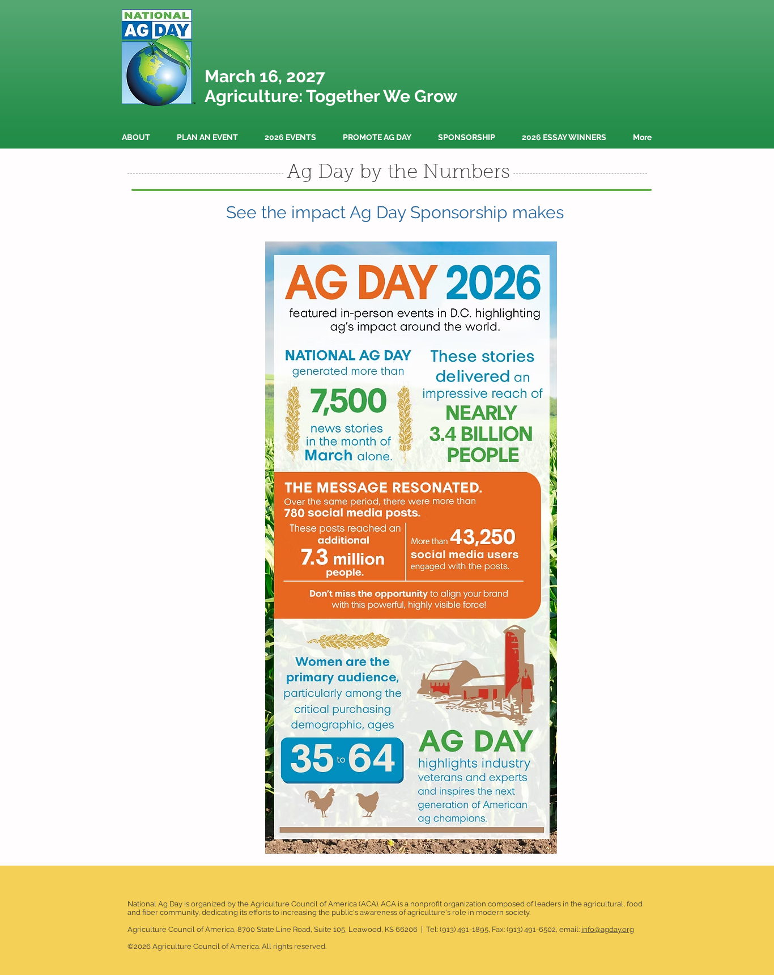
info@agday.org (607, 929)
